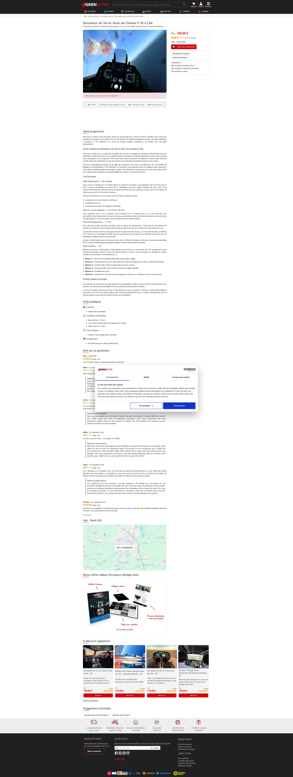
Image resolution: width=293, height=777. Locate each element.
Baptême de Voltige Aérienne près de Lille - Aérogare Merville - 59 (129, 672)
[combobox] (146, 4)
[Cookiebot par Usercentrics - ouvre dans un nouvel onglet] (185, 369)
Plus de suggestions (90, 700)
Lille (173, 41)
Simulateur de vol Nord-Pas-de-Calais (129, 16)
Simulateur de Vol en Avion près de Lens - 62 (160, 672)
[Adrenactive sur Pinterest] (124, 753)
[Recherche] (184, 4)
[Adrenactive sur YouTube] (128, 753)
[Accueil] (85, 16)
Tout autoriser (179, 406)
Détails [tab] (146, 377)
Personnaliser (144, 406)
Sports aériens (93, 16)
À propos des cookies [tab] (181, 377)
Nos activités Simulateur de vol (182, 65)
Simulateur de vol (106, 16)
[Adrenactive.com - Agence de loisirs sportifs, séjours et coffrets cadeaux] (95, 4)
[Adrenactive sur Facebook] (116, 753)
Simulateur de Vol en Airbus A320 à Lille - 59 (98, 672)
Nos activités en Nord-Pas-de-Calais (185, 68)
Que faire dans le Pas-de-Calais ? (96, 715)
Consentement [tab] (112, 377)
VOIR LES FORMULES (186, 47)
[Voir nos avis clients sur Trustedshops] (180, 773)
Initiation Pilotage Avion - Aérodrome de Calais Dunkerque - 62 (193, 673)
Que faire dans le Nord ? (121, 715)
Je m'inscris (154, 748)
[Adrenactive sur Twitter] (120, 753)
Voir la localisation (125, 547)
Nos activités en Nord (179, 71)
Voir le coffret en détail (125, 629)
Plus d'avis (87, 515)
